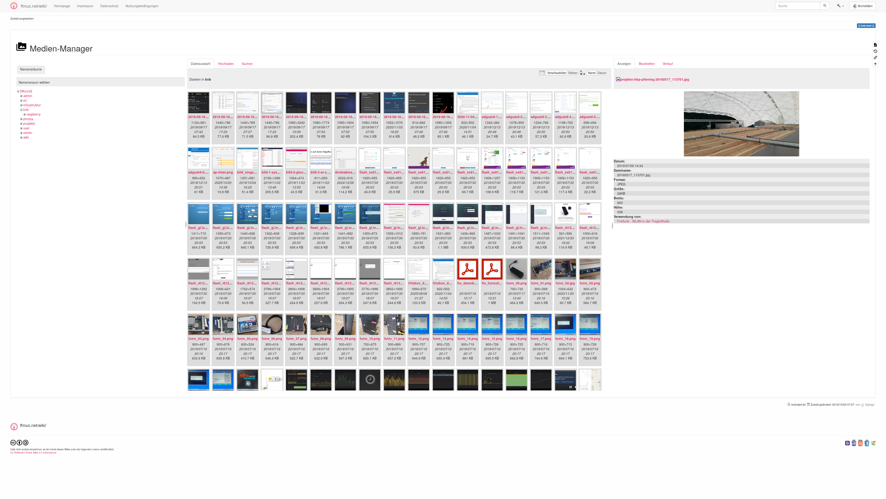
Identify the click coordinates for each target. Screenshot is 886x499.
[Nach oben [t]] (875, 63)
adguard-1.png (493, 116)
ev (25, 100)
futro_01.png (541, 283)
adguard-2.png (518, 116)
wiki (26, 137)
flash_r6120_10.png (399, 283)
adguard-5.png (591, 116)
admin (27, 95)
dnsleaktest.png (348, 172)
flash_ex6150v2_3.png (426, 172)
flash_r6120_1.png (594, 227)
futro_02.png (590, 283)
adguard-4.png (566, 116)
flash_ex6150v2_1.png (377, 172)
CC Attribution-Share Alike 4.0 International (33, 452)
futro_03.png (199, 338)
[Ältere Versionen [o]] (875, 51)
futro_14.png (468, 338)
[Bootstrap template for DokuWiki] (847, 442)
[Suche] (825, 6)
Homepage (62, 5)
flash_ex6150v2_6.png (499, 172)
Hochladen (226, 63)
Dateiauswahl (200, 63)
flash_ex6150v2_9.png (572, 172)
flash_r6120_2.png (202, 283)
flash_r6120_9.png (374, 283)
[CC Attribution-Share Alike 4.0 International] (19, 442)
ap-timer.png (223, 172)
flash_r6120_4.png (251, 283)
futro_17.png (541, 338)
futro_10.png (370, 338)
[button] (840, 6)
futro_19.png (590, 338)
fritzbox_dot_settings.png (453, 283)
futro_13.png (443, 338)
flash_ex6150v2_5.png (475, 172)
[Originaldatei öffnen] (741, 123)
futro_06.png (272, 338)
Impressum (85, 5)
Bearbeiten (647, 63)
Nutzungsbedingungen (142, 5)
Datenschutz (109, 5)
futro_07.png (296, 338)
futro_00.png (516, 283)
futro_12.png (419, 338)
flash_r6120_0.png (569, 227)
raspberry (34, 114)
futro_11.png (394, 338)
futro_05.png (247, 338)
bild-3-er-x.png (322, 172)
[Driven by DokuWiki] (873, 442)
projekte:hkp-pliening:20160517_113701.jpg (654, 79)
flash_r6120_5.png (276, 283)
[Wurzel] (26, 91)
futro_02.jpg (565, 283)
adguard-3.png (542, 116)
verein (27, 132)
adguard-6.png (200, 172)
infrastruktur (32, 105)
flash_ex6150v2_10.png (598, 172)
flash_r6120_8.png (349, 283)
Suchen (247, 63)
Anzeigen (624, 63)
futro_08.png (321, 338)
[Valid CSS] (867, 442)
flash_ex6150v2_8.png (548, 172)
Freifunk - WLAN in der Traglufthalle (643, 221)
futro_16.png (516, 338)
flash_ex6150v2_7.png (524, 172)
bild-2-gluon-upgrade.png (306, 172)
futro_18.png (565, 338)
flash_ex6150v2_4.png (450, 172)
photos (28, 118)
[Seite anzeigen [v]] (875, 44)
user (26, 128)
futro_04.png (223, 338)
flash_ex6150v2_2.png (401, 172)
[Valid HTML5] (860, 442)
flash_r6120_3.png (227, 283)
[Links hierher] (875, 57)
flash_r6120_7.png (325, 283)
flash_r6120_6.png (300, 283)
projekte (29, 123)
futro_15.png (492, 338)
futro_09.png (345, 338)
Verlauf (668, 63)
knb (26, 109)
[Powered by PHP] (854, 442)
